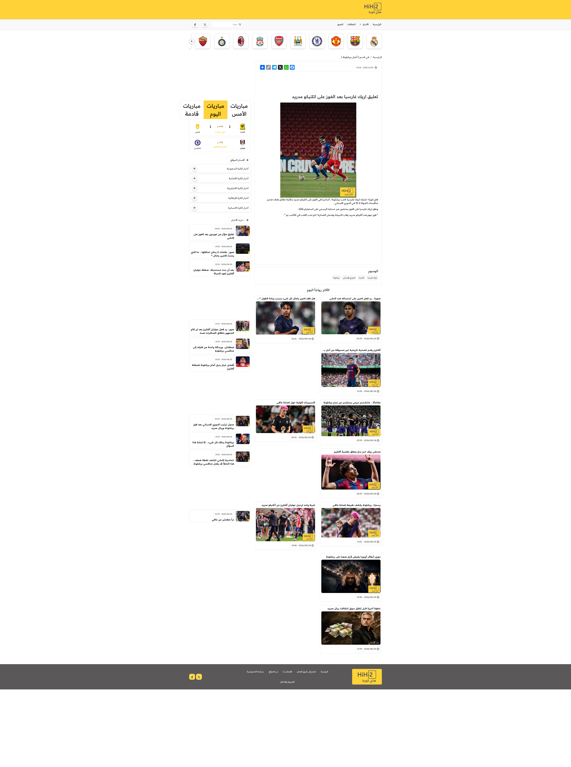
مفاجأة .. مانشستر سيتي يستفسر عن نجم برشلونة (352, 402)
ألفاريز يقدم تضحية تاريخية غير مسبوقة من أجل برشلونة (351, 350)
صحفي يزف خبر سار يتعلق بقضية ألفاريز (357, 451)
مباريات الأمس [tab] (239, 109)
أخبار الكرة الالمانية (238, 178)
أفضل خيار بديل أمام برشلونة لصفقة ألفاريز (213, 367)
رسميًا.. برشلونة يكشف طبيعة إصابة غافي (357, 505)
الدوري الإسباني (349, 278)
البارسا (361, 278)
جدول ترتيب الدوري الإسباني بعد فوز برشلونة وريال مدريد (213, 426)
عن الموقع (273, 671)
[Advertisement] (243, 9)
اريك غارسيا (372, 278)
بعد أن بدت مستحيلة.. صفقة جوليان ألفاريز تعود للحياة (213, 271)
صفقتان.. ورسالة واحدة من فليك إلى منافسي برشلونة (213, 349)
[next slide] (191, 41)
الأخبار (366, 24)
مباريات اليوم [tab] (215, 109)
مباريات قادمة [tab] (192, 109)
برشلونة (336, 278)
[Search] (240, 24)
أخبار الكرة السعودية (237, 168)
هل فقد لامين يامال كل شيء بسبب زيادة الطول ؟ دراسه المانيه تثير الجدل (285, 298)
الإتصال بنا (287, 671)
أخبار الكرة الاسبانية (238, 207)
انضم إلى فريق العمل (306, 671)
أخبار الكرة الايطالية (238, 197)
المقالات (351, 24)
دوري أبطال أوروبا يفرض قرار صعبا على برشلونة (353, 556)
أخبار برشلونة (350, 57)
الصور (340, 24)
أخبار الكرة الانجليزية (237, 188)
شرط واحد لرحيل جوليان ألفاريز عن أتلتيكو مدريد (288, 505)
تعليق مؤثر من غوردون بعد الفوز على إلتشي (213, 236)
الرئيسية (377, 24)
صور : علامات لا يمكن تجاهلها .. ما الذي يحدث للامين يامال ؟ (212, 254)
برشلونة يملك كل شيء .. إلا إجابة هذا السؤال (213, 444)
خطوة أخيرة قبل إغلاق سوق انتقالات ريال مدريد (354, 608)
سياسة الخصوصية (255, 671)
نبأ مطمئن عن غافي (223, 519)
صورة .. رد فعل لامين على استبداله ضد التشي (355, 298)
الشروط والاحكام (287, 682)
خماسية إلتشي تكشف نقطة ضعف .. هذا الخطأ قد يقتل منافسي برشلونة (213, 462)
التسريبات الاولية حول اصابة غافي (296, 402)
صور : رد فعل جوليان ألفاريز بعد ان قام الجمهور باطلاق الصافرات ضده (212, 331)
